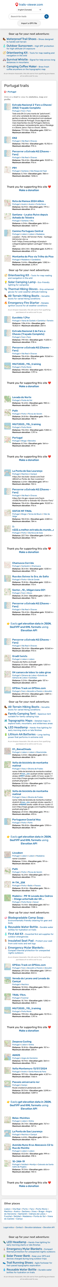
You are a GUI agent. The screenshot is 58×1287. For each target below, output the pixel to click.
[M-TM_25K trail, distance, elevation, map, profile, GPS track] (7, 886)
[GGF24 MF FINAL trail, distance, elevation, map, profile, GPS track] (7, 516)
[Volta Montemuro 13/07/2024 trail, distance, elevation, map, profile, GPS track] (7, 1072)
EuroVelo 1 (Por (21, 317)
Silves (29, 593)
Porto (23, 414)
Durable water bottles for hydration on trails (30, 928)
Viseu (23, 769)
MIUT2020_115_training (26, 364)
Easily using (30, 627)
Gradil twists (19, 656)
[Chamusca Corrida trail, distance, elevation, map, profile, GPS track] (7, 567)
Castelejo (33, 678)
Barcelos (32, 441)
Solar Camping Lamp (22, 282)
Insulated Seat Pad (21, 940)
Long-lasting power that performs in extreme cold (29, 735)
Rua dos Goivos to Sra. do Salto (30, 576)
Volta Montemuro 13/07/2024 (29, 1068)
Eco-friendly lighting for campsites (29, 283)
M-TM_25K (18, 882)
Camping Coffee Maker (22, 66)
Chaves (33, 141)
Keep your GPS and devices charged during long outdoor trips (28, 1257)
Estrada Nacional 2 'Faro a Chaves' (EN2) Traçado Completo (32, 106)
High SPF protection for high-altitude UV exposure (30, 47)
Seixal (35, 902)
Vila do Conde (33, 579)
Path (15, 410)
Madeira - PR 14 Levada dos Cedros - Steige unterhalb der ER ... (32, 897)
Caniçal (33, 474)
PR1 (14, 167)
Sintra (31, 1044)
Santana (25, 171)
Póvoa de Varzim (35, 414)
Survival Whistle (17, 59)
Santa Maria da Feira (37, 1071)
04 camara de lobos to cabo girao (31, 672)
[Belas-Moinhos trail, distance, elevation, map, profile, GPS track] (7, 1121)
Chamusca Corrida (23, 563)
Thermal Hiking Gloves (23, 289)
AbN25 (16, 1055)
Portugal (16, 111)
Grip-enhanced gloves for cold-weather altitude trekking (31, 290)
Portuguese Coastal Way (26, 819)
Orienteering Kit (17, 52)
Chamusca (36, 566)
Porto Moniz (26, 367)
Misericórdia (41, 752)
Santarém (25, 566)
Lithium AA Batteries (22, 734)
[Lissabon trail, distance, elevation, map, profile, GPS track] (7, 858)
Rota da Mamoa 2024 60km (28, 201)
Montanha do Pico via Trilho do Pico (33, 256)
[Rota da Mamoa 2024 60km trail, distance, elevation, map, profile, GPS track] (7, 205)
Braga (23, 441)
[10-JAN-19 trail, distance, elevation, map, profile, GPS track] (7, 1166)
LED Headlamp (18, 727)
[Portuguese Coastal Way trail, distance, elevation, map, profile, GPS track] (7, 823)
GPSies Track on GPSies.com (29, 688)
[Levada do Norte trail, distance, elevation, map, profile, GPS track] (7, 401)
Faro (23, 111)
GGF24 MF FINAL (22, 510)
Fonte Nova (41, 204)
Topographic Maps (20, 720)
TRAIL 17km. (19, 994)
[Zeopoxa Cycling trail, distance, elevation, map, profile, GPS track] (7, 1045)
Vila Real (25, 141)
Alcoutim (48, 691)
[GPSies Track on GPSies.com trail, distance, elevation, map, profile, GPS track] (7, 692)
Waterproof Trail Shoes (21, 39)
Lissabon (17, 852)
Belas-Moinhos (21, 1117)
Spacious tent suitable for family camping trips (29, 715)
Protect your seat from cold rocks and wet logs (30, 942)
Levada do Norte (21, 397)
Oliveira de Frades (35, 769)
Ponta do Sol (26, 400)
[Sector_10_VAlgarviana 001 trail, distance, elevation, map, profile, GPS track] (7, 593)
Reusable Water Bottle (23, 927)
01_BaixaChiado (21, 749)
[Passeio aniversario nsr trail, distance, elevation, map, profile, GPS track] (7, 1087)
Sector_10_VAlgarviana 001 (28, 589)
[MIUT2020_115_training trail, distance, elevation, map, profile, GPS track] (7, 368)
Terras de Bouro (35, 514)
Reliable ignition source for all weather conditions (28, 304)
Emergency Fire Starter (23, 302)
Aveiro (24, 204)
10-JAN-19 (18, 1161)
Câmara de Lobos (28, 675)
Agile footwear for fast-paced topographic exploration (29, 1264)
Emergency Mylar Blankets (26, 947)
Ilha (32, 221)
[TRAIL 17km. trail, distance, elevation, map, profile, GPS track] (7, 998)
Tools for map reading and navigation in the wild (30, 276)
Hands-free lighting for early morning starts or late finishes (30, 728)
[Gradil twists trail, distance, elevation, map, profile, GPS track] (7, 661)
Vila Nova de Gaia (35, 533)
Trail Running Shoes (20, 1262)
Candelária (36, 259)
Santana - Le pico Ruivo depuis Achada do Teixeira (30, 216)
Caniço (24, 1085)
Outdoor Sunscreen (20, 45)
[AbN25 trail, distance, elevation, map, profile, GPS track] (7, 1059)
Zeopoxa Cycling (21, 1041)
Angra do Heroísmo (29, 1058)
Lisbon (24, 234)
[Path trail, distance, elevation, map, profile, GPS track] (7, 414)
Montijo (33, 1164)
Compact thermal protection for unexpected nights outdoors (31, 1250)
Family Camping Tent (22, 713)
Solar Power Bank (18, 1255)
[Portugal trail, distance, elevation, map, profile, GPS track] (7, 441)
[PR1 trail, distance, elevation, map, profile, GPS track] (7, 171)
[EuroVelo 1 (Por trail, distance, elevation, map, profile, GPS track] (7, 321)
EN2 (14, 137)
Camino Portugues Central (27, 231)
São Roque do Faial (38, 171)
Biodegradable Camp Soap (25, 917)
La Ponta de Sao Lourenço (27, 470)
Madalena (40, 234)
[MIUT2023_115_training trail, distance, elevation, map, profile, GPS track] (7, 428)
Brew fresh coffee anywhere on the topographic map (28, 68)
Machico (25, 474)
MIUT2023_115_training (26, 424)
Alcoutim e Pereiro (35, 691)
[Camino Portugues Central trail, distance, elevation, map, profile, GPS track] (7, 241)
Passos (37, 885)
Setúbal (24, 1164)
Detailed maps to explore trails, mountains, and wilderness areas (30, 722)
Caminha (41, 321)
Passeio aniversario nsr (26, 1082)
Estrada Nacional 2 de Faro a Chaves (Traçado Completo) (28, 333)
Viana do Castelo (28, 321)
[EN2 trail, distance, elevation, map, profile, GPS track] (7, 141)
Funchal (24, 998)
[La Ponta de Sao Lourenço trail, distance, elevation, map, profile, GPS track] (7, 477)
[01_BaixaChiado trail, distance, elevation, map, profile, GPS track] (7, 753)
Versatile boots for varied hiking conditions (29, 297)
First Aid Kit (15, 933)
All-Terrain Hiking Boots (23, 295)
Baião (30, 885)
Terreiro (50, 321)
